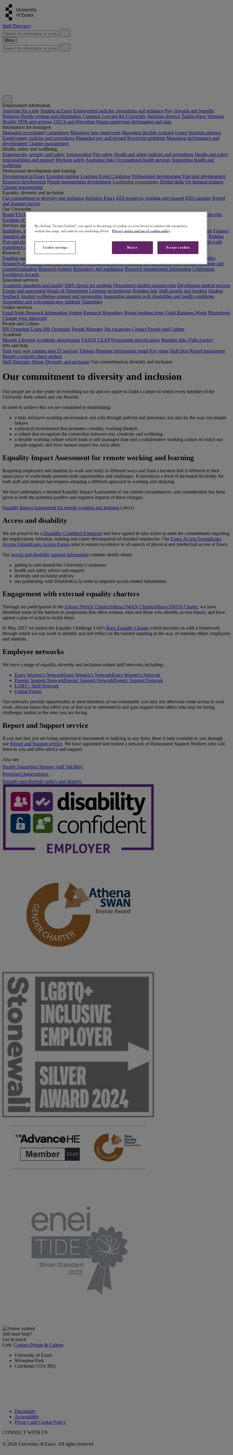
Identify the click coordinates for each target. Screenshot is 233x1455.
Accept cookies (178, 247)
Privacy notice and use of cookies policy (141, 231)
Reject (132, 247)
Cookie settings (55, 247)
